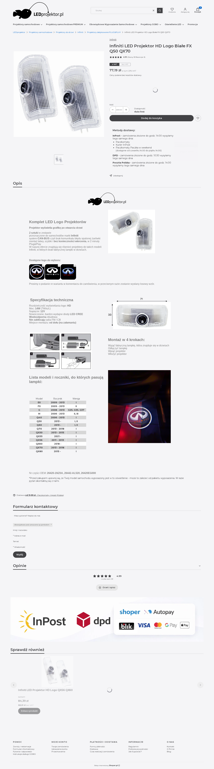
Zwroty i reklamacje (22, 746)
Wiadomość (19, 547)
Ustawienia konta (59, 749)
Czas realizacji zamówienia (102, 751)
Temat (16, 541)
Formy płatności (97, 746)
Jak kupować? (135, 751)
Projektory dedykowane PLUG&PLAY (104, 32)
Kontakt (170, 746)
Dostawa (94, 749)
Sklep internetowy (106, 765)
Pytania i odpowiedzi (22, 751)
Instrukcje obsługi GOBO (24, 754)
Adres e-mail (20, 536)
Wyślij (19, 554)
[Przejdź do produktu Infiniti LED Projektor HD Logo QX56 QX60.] (57, 671)
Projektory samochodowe (40, 32)
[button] (160, 10)
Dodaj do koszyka (151, 118)
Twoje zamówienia (60, 746)
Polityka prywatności (138, 749)
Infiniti (80, 32)
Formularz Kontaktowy (23, 749)
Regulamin (133, 746)
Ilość (112, 104)
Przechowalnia (58, 751)
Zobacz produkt (29, 711)
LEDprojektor (19, 32)
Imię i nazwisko (20, 530)
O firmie (170, 749)
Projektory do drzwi (65, 32)
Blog (169, 751)
